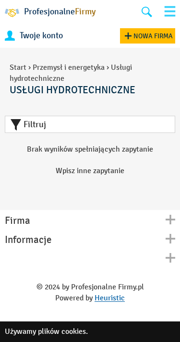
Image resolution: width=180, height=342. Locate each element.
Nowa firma (153, 36)
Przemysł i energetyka (69, 67)
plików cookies (62, 331)
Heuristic (110, 297)
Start (18, 67)
